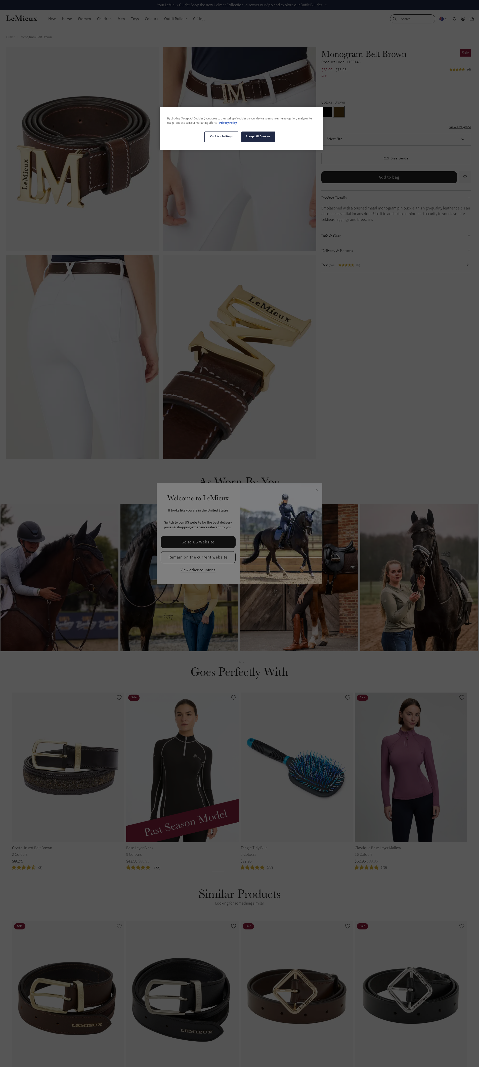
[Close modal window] (316, 490)
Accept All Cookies (258, 137)
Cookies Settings (221, 137)
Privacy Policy (228, 123)
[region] (241, 128)
